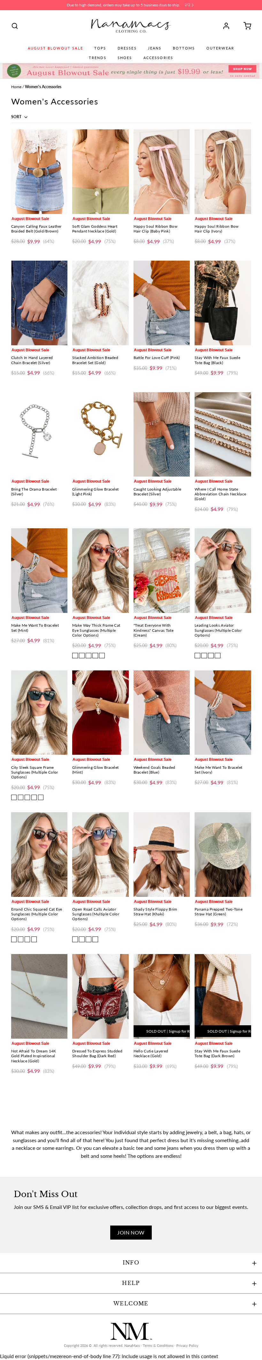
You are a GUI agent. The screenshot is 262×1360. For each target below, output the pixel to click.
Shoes (125, 58)
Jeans (155, 48)
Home (16, 86)
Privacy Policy (187, 1346)
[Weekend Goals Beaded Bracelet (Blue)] (162, 712)
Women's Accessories (43, 86)
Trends (97, 58)
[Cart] (245, 26)
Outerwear (220, 48)
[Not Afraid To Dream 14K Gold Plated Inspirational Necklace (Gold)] (39, 996)
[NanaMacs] (131, 26)
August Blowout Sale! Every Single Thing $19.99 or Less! (123, 5)
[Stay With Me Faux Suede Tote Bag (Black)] (223, 303)
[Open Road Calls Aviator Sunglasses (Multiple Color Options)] (100, 854)
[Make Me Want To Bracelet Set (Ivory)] (223, 712)
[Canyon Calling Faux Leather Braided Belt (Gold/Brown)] (39, 171)
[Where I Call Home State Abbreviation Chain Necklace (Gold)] (223, 434)
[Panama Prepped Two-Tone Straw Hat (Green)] (223, 854)
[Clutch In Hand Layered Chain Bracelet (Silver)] (39, 303)
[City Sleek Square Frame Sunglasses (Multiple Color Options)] (39, 712)
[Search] (14, 25)
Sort (16, 116)
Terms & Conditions (158, 1346)
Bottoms (184, 48)
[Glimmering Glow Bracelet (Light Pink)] (100, 434)
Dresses (127, 48)
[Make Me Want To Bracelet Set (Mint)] (39, 570)
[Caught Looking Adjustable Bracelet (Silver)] (162, 434)
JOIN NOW (130, 1232)
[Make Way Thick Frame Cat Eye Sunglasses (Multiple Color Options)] (100, 570)
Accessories (158, 58)
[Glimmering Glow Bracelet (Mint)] (100, 712)
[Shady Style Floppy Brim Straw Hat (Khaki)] (162, 854)
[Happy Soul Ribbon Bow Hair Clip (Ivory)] (223, 171)
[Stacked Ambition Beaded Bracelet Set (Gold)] (100, 303)
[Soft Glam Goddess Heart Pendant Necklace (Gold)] (100, 171)
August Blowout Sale (55, 48)
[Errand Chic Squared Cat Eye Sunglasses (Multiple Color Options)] (39, 854)
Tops (100, 48)
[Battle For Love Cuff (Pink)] (162, 303)
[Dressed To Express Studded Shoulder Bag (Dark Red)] (100, 996)
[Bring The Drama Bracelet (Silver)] (39, 434)
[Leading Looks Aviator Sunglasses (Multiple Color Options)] (223, 570)
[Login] (228, 26)
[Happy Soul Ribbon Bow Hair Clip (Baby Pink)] (162, 171)
